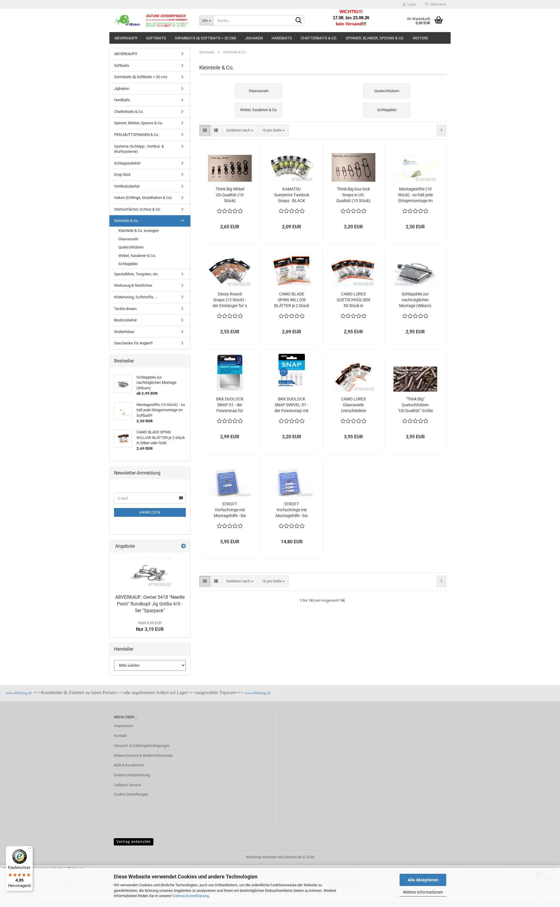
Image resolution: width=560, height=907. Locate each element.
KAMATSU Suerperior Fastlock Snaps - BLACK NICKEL (291, 195)
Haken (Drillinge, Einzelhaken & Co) (143, 197)
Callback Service (127, 785)
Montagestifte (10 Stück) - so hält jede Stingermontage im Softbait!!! (415, 195)
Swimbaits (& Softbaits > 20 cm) (205, 38)
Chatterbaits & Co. (319, 38)
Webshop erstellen (261, 857)
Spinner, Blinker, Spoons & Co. (375, 38)
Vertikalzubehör (127, 186)
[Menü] (29, 849)
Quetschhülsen (131, 247)
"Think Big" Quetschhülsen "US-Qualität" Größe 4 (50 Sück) (415, 405)
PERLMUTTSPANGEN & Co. (136, 134)
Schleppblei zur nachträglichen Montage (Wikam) (415, 300)
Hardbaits (282, 38)
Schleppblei (128, 264)
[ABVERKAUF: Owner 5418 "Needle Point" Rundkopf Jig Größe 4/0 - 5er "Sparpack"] (150, 572)
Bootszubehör (125, 320)
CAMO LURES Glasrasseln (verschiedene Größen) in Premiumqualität (353, 405)
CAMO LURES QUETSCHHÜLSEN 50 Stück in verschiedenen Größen (353, 300)
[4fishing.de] (152, 20)
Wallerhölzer (124, 332)
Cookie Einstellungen (131, 794)
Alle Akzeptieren (423, 880)
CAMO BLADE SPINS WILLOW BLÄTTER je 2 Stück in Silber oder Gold (291, 300)
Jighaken (254, 38)
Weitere (420, 38)
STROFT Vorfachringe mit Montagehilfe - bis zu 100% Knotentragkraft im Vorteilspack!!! (291, 510)
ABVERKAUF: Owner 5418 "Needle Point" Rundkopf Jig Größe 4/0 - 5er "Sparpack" (150, 603)
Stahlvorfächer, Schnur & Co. (137, 209)
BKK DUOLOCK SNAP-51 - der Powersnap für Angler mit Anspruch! (230, 405)
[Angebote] (183, 546)
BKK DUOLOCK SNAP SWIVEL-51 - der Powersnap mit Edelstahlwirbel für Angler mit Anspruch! (291, 405)
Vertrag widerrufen (133, 842)
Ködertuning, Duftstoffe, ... (136, 297)
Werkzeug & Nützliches (133, 285)
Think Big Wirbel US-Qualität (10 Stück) (230, 195)
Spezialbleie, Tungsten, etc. (136, 274)
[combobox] (240, 130)
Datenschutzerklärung (190, 896)
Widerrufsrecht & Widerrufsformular (143, 755)
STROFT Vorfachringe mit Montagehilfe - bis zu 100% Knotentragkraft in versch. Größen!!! (229, 510)
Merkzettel (437, 4)
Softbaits (156, 38)
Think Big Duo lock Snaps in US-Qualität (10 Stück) (353, 195)
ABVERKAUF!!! (125, 38)
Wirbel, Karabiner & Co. (137, 255)
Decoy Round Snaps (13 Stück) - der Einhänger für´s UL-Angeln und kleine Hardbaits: (230, 300)
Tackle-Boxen (125, 309)
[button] (205, 130)
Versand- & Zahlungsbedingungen (141, 745)
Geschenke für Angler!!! (133, 343)
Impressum (123, 726)
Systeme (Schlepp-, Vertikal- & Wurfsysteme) (139, 149)
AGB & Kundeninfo (129, 765)
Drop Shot (122, 174)
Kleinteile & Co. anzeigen (138, 230)
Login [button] (411, 4)
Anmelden (149, 512)
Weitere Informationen (423, 892)
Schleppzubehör (127, 163)
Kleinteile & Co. (126, 220)
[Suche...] (298, 20)
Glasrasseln (128, 239)
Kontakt (120, 735)
